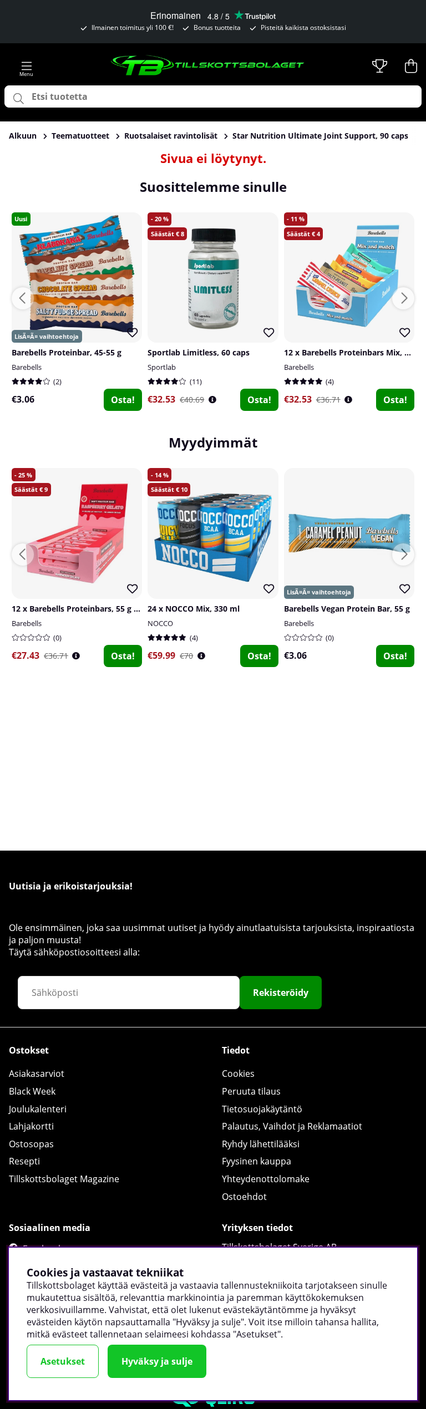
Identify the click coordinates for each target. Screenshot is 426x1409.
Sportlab (162, 367)
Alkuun (23, 135)
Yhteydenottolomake (266, 1179)
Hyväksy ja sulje (156, 1361)
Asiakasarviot (36, 1073)
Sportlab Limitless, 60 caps (199, 352)
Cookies (238, 1073)
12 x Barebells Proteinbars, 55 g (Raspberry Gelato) (108, 608)
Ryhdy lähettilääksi (261, 1144)
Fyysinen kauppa (256, 1161)
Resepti (24, 1161)
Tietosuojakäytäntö (262, 1109)
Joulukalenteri (38, 1109)
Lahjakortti (31, 1126)
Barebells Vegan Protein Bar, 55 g (347, 608)
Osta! (123, 400)
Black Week (32, 1091)
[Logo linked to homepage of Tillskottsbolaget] (208, 66)
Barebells (27, 367)
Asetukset (62, 1361)
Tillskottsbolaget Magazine (64, 1179)
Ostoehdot (244, 1197)
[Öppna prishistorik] (212, 399)
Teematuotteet (80, 135)
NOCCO (160, 623)
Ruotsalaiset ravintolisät (170, 135)
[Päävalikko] (26, 66)
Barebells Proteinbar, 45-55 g (66, 352)
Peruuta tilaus (251, 1091)
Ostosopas (31, 1144)
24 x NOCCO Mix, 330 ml (194, 608)
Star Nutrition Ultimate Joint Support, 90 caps (320, 135)
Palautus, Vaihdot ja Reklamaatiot (292, 1126)
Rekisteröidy (280, 992)
